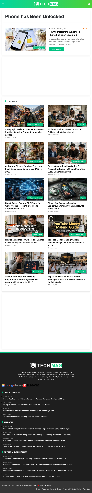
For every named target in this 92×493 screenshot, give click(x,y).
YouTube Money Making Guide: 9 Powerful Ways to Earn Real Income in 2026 (66, 243)
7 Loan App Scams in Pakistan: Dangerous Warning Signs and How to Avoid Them (66, 206)
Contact (53, 489)
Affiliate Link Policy (74, 489)
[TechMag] (46, 4)
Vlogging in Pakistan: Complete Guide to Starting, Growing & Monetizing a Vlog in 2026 (24, 132)
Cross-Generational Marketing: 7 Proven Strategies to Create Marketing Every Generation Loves (66, 169)
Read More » (56, 49)
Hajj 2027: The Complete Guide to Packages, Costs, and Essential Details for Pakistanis (66, 279)
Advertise (86, 489)
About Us (45, 489)
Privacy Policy (62, 489)
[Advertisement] (46, 75)
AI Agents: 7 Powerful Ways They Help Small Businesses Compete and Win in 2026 (23, 169)
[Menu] (3, 4)
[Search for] (89, 4)
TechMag (53, 29)
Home (38, 489)
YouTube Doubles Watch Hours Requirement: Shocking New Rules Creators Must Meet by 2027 (22, 279)
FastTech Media (45, 485)
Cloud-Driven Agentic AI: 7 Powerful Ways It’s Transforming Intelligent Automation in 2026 (22, 206)
